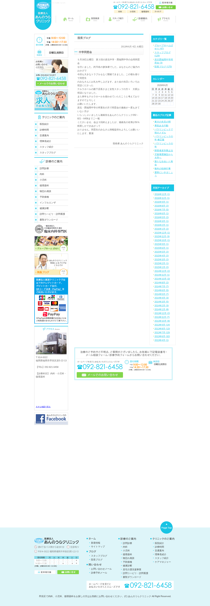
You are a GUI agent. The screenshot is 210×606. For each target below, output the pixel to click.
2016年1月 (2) (162, 229)
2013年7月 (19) (162, 332)
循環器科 (44, 185)
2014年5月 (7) (162, 294)
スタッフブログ (48, 152)
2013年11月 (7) (162, 317)
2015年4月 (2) (162, 255)
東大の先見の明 (163, 121)
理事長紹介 (45, 141)
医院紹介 (44, 124)
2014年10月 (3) (162, 278)
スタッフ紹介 (46, 146)
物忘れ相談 (45, 191)
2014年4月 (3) (162, 298)
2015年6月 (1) (162, 248)
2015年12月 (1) (162, 232)
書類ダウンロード (49, 219)
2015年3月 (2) (162, 259)
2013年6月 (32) (162, 336)
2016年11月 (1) (162, 198)
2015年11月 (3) (162, 236)
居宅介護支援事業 (132, 569)
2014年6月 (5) (162, 290)
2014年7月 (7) (162, 286)
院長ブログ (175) (163, 66)
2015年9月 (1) (162, 244)
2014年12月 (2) (162, 271)
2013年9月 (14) (162, 324)
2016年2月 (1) (162, 225)
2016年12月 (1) (162, 194)
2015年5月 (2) (162, 251)
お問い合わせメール (101, 569)
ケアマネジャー (163, 562)
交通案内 (44, 135)
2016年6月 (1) (162, 213)
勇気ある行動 (161, 125)
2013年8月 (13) (162, 328)
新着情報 (95, 542)
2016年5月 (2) (162, 217)
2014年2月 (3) (162, 305)
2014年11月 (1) (162, 275)
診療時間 (44, 129)
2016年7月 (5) (162, 209)
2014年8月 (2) (162, 282)
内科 (42, 174)
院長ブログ (97, 559)
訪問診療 (44, 168)
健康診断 (44, 208)
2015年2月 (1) (162, 263)
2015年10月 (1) (162, 240)
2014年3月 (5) (162, 301)
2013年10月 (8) (162, 321)
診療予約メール (99, 572)
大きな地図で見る (43, 407)
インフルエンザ (48, 202)
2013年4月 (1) (162, 340)
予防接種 (44, 197)
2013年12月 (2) (162, 313)
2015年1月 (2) (162, 267)
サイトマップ (98, 546)
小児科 (43, 179)
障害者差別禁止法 (164, 150)
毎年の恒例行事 (163, 168)
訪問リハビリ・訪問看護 (52, 214)
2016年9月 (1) (162, 202)
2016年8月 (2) (162, 205)
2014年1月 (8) (162, 309)
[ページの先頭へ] (166, 527)
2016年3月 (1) (162, 221)
